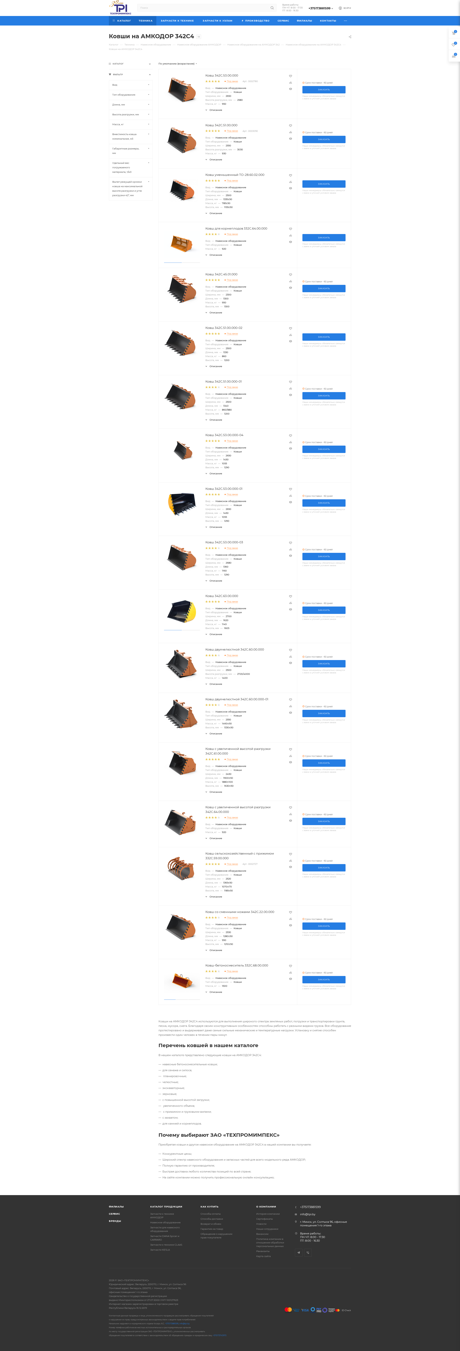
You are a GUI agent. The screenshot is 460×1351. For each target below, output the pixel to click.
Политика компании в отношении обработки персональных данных (270, 1242)
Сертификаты (264, 1218)
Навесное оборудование (165, 1222)
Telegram (299, 1253)
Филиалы (116, 1206)
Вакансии (262, 1233)
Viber (308, 1253)
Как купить (209, 1206)
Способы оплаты (211, 1213)
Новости (261, 1223)
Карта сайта (263, 1256)
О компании (266, 1206)
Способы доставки (212, 1218)
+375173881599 (319, 8)
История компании (268, 1213)
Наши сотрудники (267, 1228)
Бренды (115, 1221)
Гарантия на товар (212, 1228)
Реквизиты (263, 1251)
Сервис (114, 1213)
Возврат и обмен (211, 1223)
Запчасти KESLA (160, 1249)
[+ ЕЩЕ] (345, 21)
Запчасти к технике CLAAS (166, 1244)
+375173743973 (219, 1335)
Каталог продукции (166, 1206)
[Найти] (272, 7)
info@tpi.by (307, 1214)
